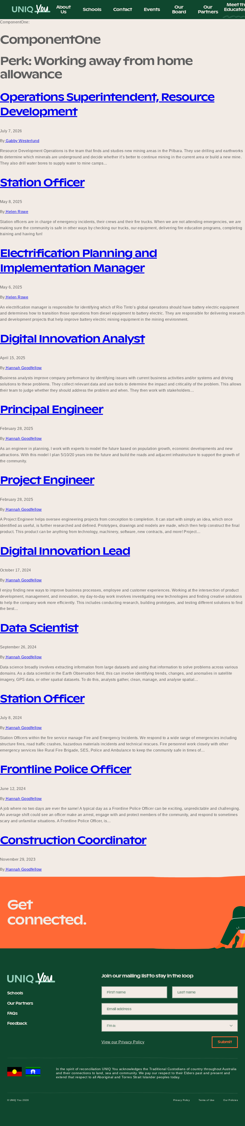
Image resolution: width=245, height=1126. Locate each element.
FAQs (12, 1013)
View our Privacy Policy (122, 1042)
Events (152, 9)
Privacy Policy (181, 1100)
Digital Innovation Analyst (72, 339)
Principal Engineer (51, 409)
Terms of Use (206, 1100)
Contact (122, 9)
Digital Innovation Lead (65, 551)
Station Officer (42, 182)
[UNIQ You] (31, 9)
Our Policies (230, 1100)
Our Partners (208, 9)
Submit (225, 1042)
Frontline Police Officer (65, 769)
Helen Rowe (16, 212)
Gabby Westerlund (22, 141)
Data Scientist (39, 628)
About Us (63, 9)
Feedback (17, 1023)
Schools (92, 9)
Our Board (179, 9)
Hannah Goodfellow (23, 368)
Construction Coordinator (73, 840)
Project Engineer (47, 480)
